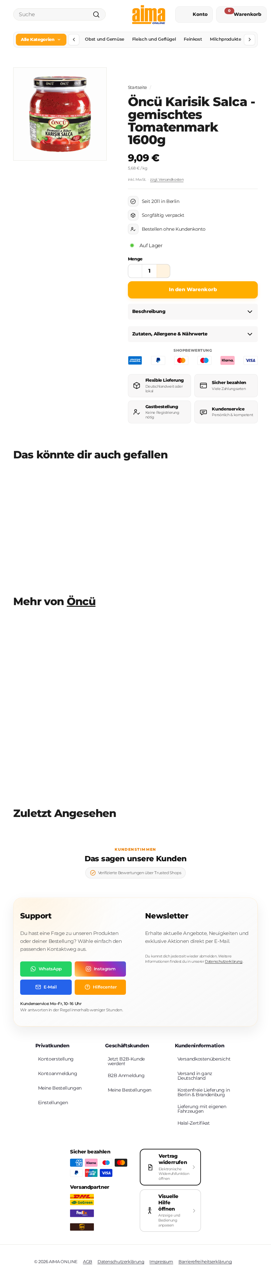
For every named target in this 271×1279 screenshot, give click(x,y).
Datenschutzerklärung (224, 961)
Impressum (161, 1261)
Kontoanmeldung (57, 1073)
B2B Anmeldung (126, 1075)
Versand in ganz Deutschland (194, 1075)
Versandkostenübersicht (204, 1059)
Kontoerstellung (56, 1059)
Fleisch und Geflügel (154, 39)
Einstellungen (53, 1102)
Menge (135, 258)
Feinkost (193, 39)
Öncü (81, 601)
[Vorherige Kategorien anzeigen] (73, 39)
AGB (87, 1261)
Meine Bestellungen (60, 1088)
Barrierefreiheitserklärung (205, 1261)
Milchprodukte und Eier (235, 39)
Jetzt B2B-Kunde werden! (126, 1061)
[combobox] (59, 14)
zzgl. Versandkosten (166, 179)
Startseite (137, 87)
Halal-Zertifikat (193, 1123)
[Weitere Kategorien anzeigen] (249, 39)
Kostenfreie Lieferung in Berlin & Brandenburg (203, 1092)
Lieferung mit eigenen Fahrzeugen (201, 1109)
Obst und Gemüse (104, 39)
